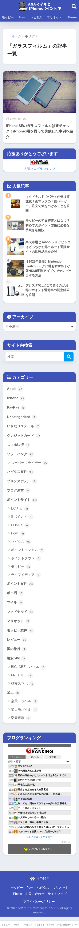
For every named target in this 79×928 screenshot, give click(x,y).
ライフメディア (25, 574)
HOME (42, 878)
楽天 (13, 692)
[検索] (69, 356)
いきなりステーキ (23, 426)
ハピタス (36, 17)
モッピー (8, 17)
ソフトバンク (20, 454)
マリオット (54, 17)
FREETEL (21, 675)
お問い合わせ (34, 893)
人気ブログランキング (39, 168)
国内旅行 (16, 649)
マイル (15, 602)
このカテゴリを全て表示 (39, 836)
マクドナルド (20, 611)
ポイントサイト (22, 499)
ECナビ (19, 508)
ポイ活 (14, 593)
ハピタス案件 (20, 471)
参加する (66, 842)
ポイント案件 (20, 583)
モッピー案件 (20, 630)
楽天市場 (20, 718)
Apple (14, 389)
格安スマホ (22, 683)
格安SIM (16, 658)
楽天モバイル (24, 709)
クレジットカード (23, 435)
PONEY (19, 525)
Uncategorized (21, 417)
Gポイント (21, 516)
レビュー (16, 639)
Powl (22, 17)
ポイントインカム (27, 550)
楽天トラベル (23, 701)
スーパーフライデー (29, 463)
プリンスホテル (21, 481)
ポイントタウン (25, 558)
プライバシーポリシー (39, 901)
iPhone (72, 17)
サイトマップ (57, 893)
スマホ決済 (18, 445)
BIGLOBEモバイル (27, 667)
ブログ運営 (18, 490)
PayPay (15, 407)
